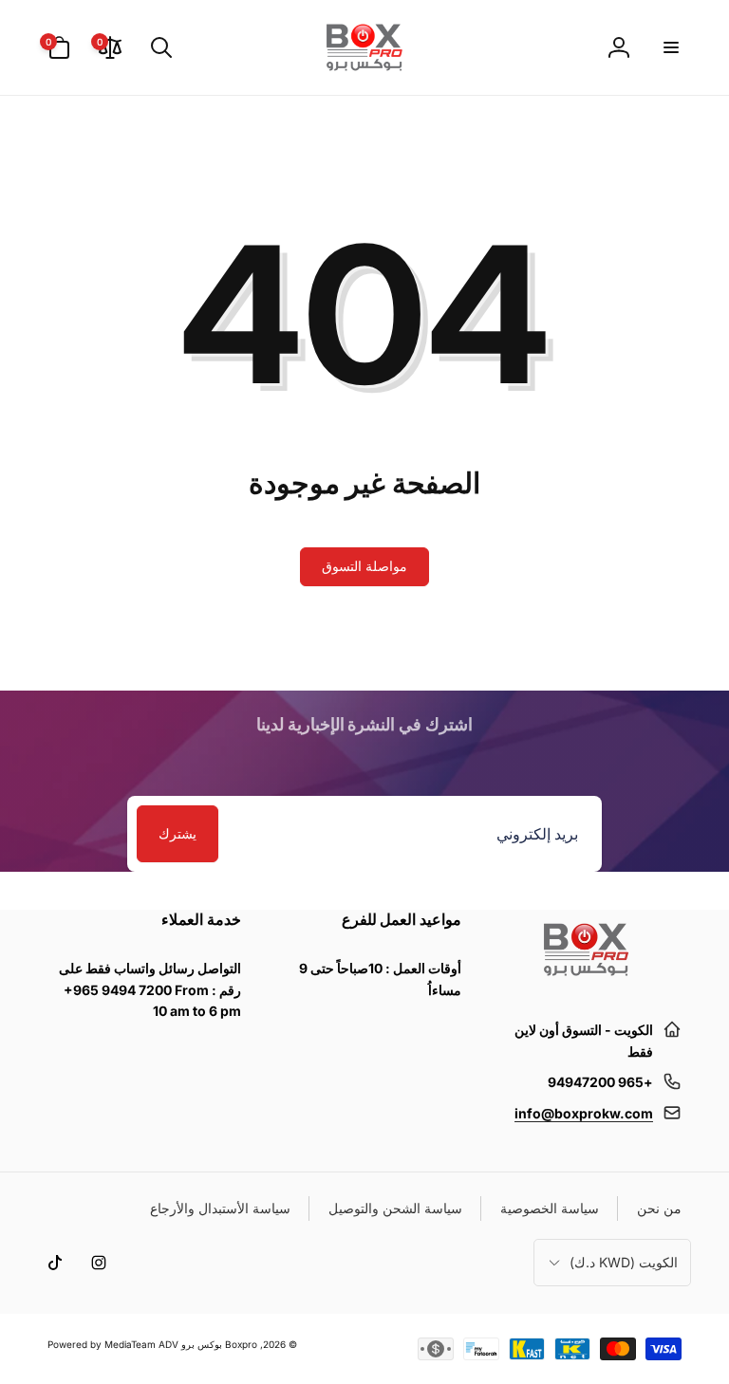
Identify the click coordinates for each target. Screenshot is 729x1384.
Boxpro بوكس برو (219, 1344)
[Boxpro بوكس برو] (584, 983)
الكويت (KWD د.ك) (624, 1262)
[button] (670, 47)
